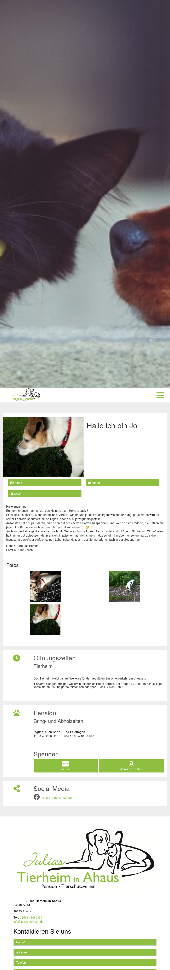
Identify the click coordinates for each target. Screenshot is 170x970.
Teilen (17, 494)
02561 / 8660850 (31, 917)
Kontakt (96, 483)
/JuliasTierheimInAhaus (57, 798)
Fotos (18, 483)
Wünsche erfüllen (131, 769)
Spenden (66, 769)
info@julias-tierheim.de (28, 921)
